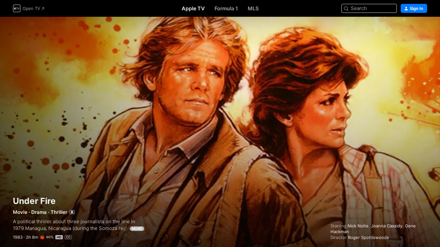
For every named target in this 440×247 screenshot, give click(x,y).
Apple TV (193, 8)
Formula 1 (226, 8)
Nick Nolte (358, 225)
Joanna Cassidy (386, 225)
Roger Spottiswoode (368, 237)
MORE (137, 228)
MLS (253, 8)
